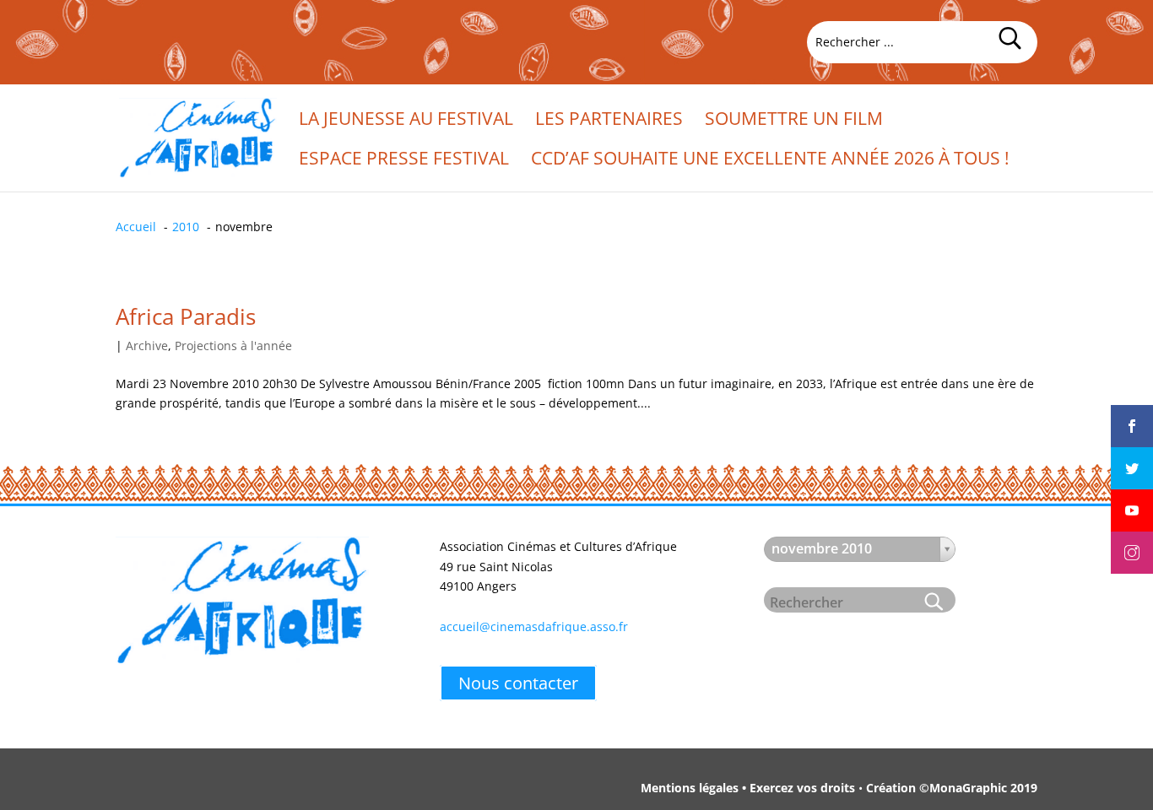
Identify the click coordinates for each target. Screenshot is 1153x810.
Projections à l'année (233, 346)
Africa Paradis (186, 316)
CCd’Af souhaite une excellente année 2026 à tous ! (770, 161)
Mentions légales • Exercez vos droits (748, 788)
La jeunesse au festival (406, 121)
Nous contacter (518, 683)
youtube (1132, 496)
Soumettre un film (794, 121)
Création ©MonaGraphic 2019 (951, 788)
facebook (1132, 411)
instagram (1132, 538)
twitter (1132, 454)
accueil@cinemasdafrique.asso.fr (534, 626)
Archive (147, 346)
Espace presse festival (404, 161)
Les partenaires (609, 121)
